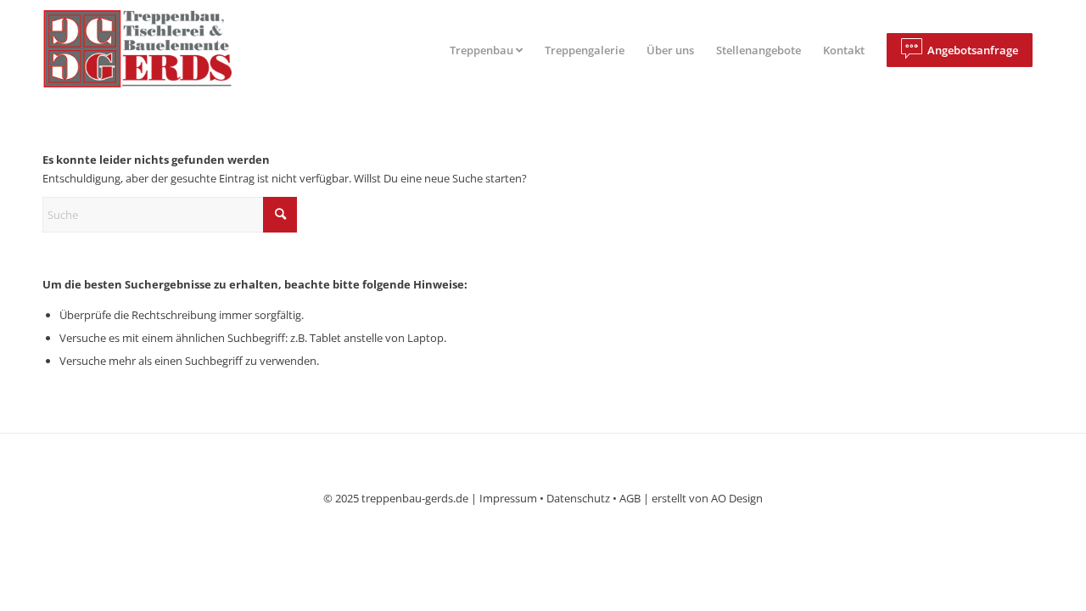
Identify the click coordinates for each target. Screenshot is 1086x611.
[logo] (151, 50)
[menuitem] (486, 50)
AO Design (737, 498)
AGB (630, 498)
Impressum (508, 498)
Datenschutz (578, 498)
